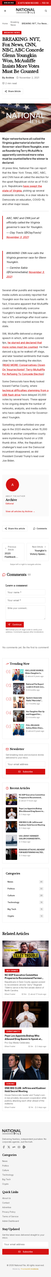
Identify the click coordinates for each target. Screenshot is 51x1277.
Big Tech (6, 1179)
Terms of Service (10, 1216)
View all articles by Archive (20, 511)
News (5, 1161)
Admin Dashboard (10, 1221)
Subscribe (28, 771)
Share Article (14, 91)
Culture (5, 1170)
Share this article (16, 528)
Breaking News (15, 23)
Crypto (5, 1184)
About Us (6, 1198)
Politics (5, 1165)
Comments (42, 528)
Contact (5, 1203)
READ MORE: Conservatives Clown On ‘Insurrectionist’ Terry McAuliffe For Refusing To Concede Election (23, 369)
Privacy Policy (8, 1212)
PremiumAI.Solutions (29, 1269)
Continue (17, 624)
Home (5, 23)
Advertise (6, 1207)
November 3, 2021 (17, 237)
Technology (8, 1175)
